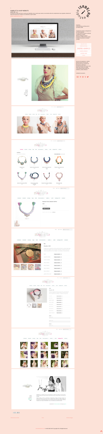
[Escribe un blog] (15, 412)
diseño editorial (83, 46)
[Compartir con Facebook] (17, 412)
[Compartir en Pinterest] (19, 412)
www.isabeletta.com (16, 16)
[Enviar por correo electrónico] (13, 412)
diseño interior (83, 51)
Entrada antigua (69, 417)
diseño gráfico (83, 48)
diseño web (83, 53)
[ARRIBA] (101, 432)
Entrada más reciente (15, 417)
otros (83, 55)
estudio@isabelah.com (40, 428)
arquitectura (84, 44)
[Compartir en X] (16, 412)
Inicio (43, 417)
